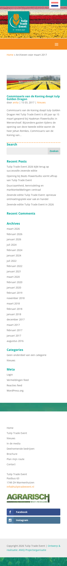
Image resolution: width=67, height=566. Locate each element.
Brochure (12, 454)
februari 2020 (14, 282)
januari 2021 (14, 271)
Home (10, 54)
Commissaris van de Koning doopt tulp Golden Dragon (33, 97)
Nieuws (41, 102)
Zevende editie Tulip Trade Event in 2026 (30, 204)
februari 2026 (14, 234)
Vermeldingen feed (18, 380)
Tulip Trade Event (17, 433)
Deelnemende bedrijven (21, 449)
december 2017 (16, 319)
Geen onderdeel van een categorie (26, 355)
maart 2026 (13, 228)
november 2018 (16, 298)
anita (16, 102)
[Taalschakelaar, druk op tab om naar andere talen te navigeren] (54, 4)
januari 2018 (14, 314)
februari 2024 (14, 250)
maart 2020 (13, 276)
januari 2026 (14, 239)
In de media (13, 443)
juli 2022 (11, 260)
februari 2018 (14, 308)
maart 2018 (13, 303)
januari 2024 (14, 255)
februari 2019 (14, 292)
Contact (11, 464)
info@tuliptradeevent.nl (20, 486)
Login (10, 374)
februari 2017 (14, 330)
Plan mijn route (15, 459)
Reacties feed (14, 385)
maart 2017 (13, 324)
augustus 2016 (15, 341)
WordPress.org (15, 390)
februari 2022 (14, 266)
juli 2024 (11, 244)
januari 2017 (14, 335)
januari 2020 (14, 287)
